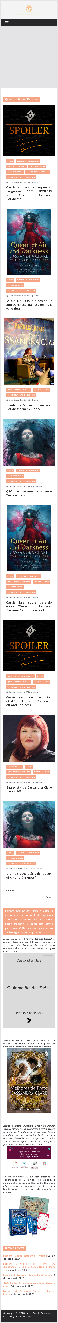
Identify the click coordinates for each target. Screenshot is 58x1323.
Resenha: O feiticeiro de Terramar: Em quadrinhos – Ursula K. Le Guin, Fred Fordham (29, 1265)
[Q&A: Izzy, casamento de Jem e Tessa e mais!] (29, 442)
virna (36, 182)
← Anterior (9, 890)
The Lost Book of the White (37, 172)
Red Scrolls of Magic (16, 166)
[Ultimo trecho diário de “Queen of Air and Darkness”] (29, 824)
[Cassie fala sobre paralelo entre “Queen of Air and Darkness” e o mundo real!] (29, 538)
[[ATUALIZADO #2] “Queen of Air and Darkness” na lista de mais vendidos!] (29, 242)
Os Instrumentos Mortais (28, 576)
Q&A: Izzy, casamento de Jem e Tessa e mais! (29, 493)
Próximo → (49, 897)
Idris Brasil (32, 1313)
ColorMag (8, 1316)
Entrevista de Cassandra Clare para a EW (29, 789)
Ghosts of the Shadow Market (20, 676)
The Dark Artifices (37, 166)
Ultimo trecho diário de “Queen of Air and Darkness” (29, 875)
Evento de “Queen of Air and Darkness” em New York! (29, 407)
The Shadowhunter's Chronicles (21, 177)
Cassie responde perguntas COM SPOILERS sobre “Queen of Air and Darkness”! (29, 701)
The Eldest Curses (15, 172)
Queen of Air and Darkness (28, 161)
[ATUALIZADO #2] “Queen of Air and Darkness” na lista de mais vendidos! (29, 305)
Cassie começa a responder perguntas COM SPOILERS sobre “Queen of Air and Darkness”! (29, 193)
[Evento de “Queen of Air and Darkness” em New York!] (29, 351)
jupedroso (38, 486)
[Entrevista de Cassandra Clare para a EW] (29, 738)
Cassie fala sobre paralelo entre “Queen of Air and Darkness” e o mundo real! (29, 606)
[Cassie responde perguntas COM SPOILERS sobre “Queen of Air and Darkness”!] (29, 645)
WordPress (25, 1316)
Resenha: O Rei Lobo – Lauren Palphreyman (27, 1275)
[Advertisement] (29, 57)
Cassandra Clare (14, 766)
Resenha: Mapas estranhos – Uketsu (25, 1255)
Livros (10, 161)
